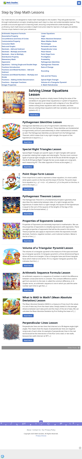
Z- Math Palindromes (49, 85)
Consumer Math (8, 44)
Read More (34, 115)
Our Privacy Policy (48, 430)
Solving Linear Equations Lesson (48, 92)
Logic (43, 36)
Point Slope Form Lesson (38, 174)
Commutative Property (11, 41)
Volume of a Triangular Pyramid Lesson (47, 248)
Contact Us (36, 430)
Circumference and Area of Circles (15, 39)
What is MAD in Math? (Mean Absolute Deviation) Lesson (47, 299)
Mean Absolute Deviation (51, 39)
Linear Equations (48, 33)
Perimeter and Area (49, 46)
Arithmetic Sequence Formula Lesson (46, 272)
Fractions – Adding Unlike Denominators (18, 80)
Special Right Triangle (49, 80)
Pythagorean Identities (50, 62)
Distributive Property (10, 57)
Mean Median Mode (49, 41)
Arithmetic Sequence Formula (14, 33)
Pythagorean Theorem (50, 64)
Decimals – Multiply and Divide (14, 52)
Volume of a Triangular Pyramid (53, 82)
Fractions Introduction (11, 67)
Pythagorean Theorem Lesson (41, 196)
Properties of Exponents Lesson (42, 221)
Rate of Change (47, 67)
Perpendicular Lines (49, 49)
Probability (45, 59)
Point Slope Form (48, 54)
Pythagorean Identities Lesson (42, 122)
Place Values (46, 52)
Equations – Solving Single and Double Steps (19, 64)
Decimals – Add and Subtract (13, 49)
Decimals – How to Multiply (13, 54)
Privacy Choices (41, 436)
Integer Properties (9, 85)
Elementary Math (9, 59)
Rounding (45, 71)
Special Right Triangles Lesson (41, 149)
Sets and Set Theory (49, 76)
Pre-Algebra (45, 57)
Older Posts (72, 348)
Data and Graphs (8, 46)
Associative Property (10, 36)
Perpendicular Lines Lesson (40, 322)
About (29, 430)
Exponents (6, 62)
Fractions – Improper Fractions (14, 82)
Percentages (46, 44)
